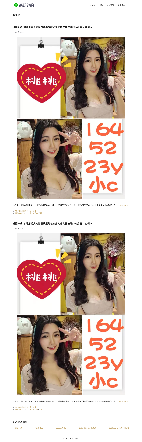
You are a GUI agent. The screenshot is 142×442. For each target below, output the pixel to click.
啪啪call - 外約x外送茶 (119, 428)
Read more (123, 205)
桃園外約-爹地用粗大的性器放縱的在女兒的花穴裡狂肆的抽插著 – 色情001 (53, 27)
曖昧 (34, 211)
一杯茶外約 (17, 428)
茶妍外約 (39, 428)
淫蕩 (41, 213)
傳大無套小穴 (20, 213)
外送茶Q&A (122, 5)
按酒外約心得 (23, 211)
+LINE (92, 5)
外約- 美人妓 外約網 (87, 428)
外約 (101, 5)
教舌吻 (35, 213)
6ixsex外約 (61, 428)
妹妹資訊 (110, 5)
